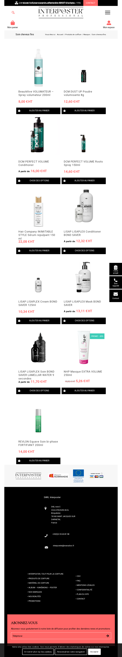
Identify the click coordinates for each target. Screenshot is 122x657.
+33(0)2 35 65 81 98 (36, 9)
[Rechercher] (13, 12)
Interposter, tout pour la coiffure (46, 574)
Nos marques (35, 592)
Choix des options (39, 180)
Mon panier (12, 27)
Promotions (34, 601)
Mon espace (109, 27)
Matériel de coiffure (39, 583)
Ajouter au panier (39, 110)
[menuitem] (13, 12)
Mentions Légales (86, 585)
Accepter (94, 652)
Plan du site (83, 594)
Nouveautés (35, 596)
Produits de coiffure (39, 578)
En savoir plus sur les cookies (38, 652)
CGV (78, 576)
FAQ (78, 581)
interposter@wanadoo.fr (63, 546)
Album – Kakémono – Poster (43, 587)
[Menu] (106, 12)
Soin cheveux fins (25, 34)
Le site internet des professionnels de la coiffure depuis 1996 (52, 3)
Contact (90, 3)
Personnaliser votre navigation (71, 652)
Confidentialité (84, 590)
